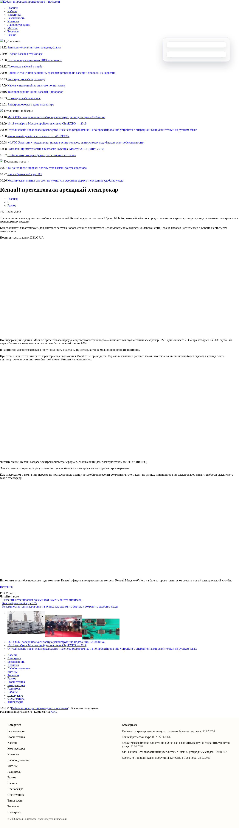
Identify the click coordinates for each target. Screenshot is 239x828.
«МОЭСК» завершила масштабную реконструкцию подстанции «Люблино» (56, 117)
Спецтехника (15, 698)
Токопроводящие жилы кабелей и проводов (35, 91)
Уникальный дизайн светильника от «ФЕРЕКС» (38, 136)
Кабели (12, 11)
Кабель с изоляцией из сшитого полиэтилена (36, 85)
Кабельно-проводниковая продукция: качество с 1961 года (159, 757)
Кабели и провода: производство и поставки (39, 708)
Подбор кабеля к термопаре (25, 53)
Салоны (12, 691)
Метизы (12, 28)
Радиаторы (14, 688)
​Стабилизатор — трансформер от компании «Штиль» (41, 155)
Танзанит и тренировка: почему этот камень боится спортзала (47, 167)
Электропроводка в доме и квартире (30, 104)
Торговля (13, 31)
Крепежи (13, 21)
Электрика (14, 14)
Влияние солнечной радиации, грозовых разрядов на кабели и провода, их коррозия (61, 72)
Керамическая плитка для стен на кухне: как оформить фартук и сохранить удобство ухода (65, 180)
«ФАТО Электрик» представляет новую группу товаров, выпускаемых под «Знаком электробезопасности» (75, 142)
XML (54, 711)
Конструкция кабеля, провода (26, 79)
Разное (11, 34)
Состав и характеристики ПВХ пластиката (34, 60)
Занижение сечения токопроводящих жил (34, 47)
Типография (15, 702)
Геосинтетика (16, 681)
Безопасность (15, 18)
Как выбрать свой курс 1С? (24, 174)
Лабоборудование (18, 24)
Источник (6, 586)
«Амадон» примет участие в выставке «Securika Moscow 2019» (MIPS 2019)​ (55, 148)
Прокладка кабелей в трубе (24, 66)
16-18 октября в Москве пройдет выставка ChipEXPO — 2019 (46, 123)
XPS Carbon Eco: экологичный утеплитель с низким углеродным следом (168, 751)
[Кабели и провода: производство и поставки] (30, 1)
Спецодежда (15, 695)
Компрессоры (16, 685)
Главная (12, 8)
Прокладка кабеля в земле (24, 98)
